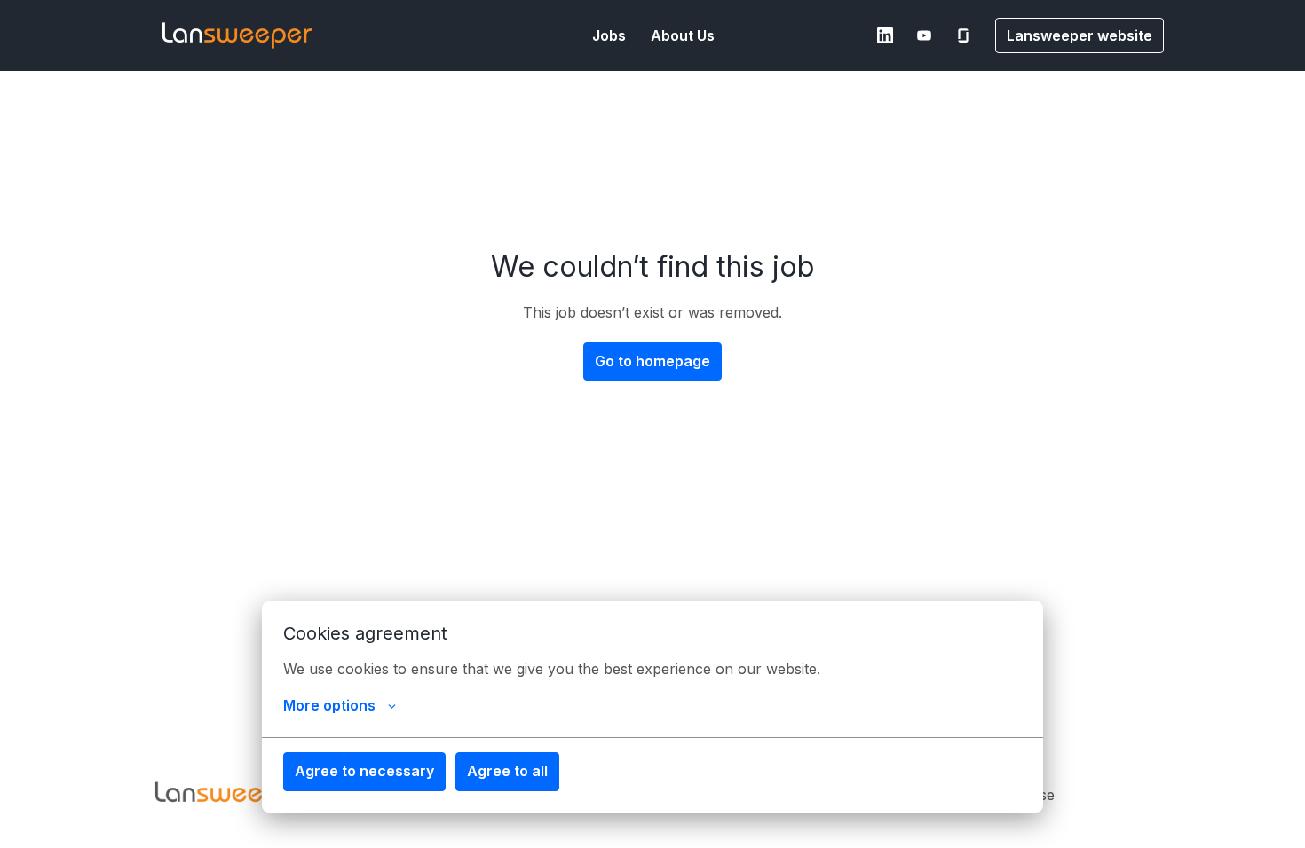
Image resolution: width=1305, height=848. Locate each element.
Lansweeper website (1079, 35)
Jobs (609, 35)
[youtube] (924, 35)
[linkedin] (885, 35)
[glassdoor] (963, 35)
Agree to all (507, 771)
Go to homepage (652, 361)
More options (329, 705)
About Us (683, 35)
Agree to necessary (364, 771)
